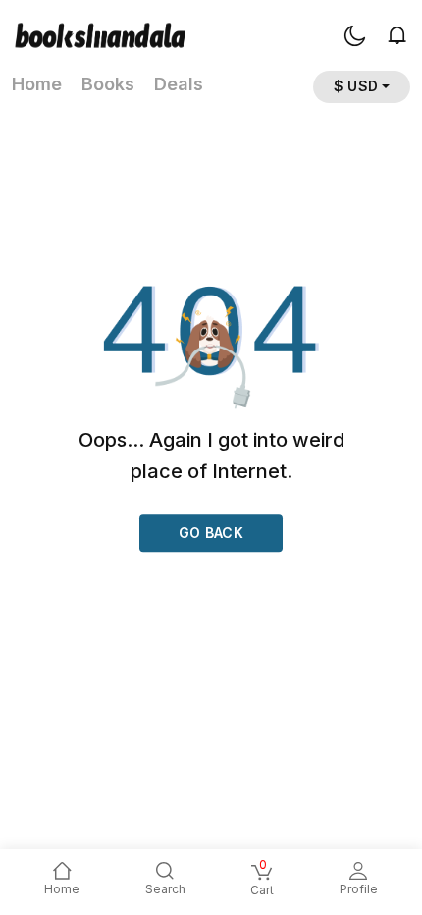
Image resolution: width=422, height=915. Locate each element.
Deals (178, 84)
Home (37, 84)
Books (107, 84)
